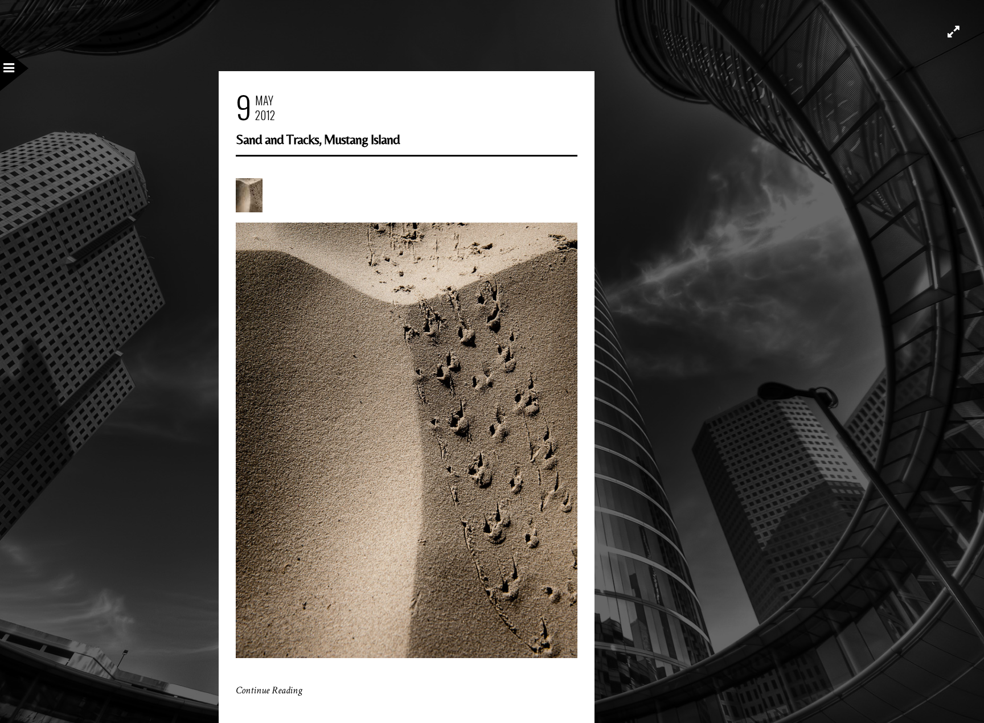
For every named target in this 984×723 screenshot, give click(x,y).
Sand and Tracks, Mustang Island (318, 139)
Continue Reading (269, 690)
